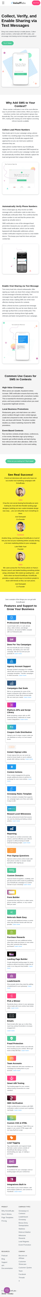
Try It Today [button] (7, 43)
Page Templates (7, 1217)
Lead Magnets (24, 1241)
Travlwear (20, 535)
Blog (3, 1259)
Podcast (4, 1256)
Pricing (4, 1221)
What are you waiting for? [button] (20, 461)
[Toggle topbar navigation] (3, 2)
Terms (3, 1293)
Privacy (10, 1293)
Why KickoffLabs (7, 1211)
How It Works (6, 1214)
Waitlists (22, 1229)
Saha (20, 500)
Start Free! (36, 3)
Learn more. (18, 653)
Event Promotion (25, 1245)
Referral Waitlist (25, 1232)
